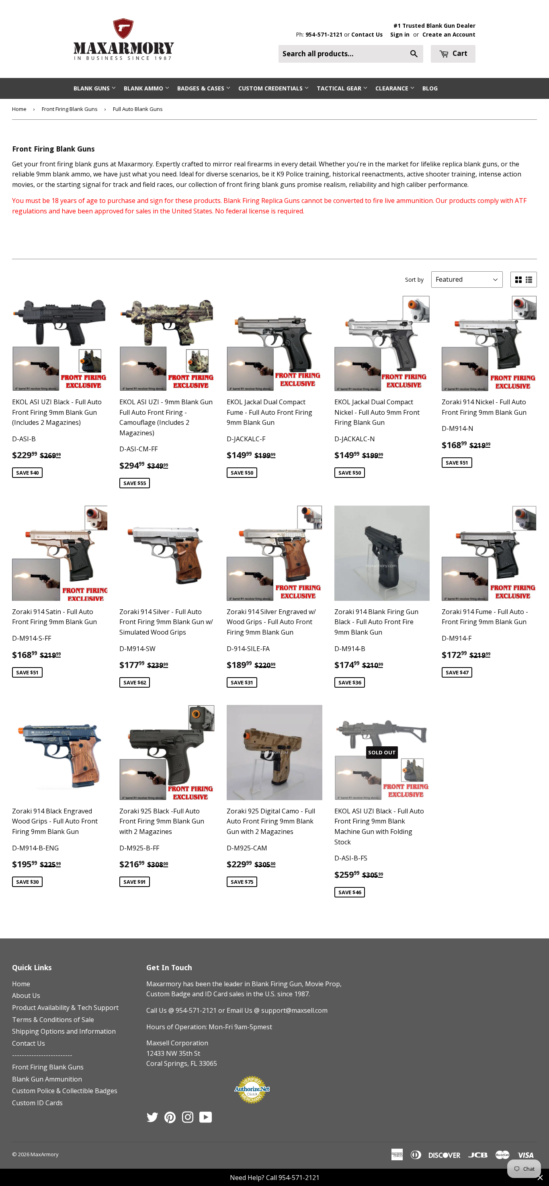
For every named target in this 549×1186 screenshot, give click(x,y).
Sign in (400, 34)
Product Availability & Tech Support (65, 1007)
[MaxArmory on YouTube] (205, 1119)
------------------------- (42, 1055)
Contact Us (367, 34)
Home (19, 109)
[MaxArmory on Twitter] (152, 1119)
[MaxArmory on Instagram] (188, 1119)
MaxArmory (45, 1154)
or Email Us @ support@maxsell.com (273, 1010)
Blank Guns (92, 88)
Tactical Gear (340, 88)
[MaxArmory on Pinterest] (170, 1119)
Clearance (392, 88)
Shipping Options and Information (64, 1031)
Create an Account (448, 34)
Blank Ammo (144, 88)
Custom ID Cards (37, 1102)
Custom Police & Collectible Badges (64, 1090)
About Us (26, 995)
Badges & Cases (201, 88)
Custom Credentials (271, 88)
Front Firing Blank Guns (70, 109)
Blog (430, 88)
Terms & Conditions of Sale (53, 1019)
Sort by (414, 279)
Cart (459, 53)
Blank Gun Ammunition (47, 1079)
